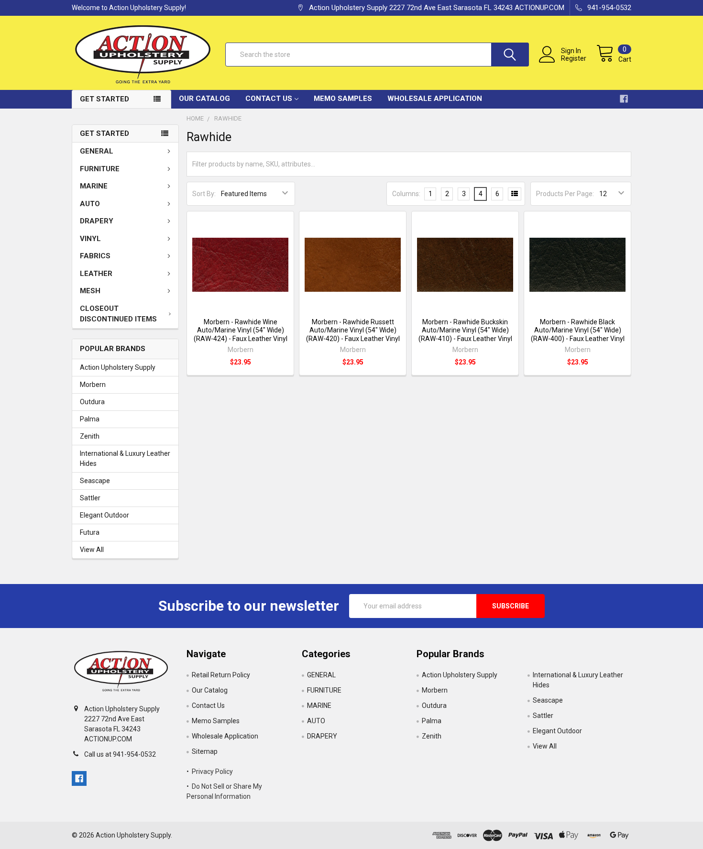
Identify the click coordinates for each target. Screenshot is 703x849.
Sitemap (205, 751)
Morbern (93, 384)
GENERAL (96, 151)
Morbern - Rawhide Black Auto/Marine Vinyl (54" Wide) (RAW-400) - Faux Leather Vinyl (578, 330)
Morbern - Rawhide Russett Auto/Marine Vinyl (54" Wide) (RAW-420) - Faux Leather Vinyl (353, 330)
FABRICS (95, 256)
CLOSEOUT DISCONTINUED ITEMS (118, 314)
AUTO (90, 203)
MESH (90, 291)
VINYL (90, 238)
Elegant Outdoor (104, 515)
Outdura (92, 402)
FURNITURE (100, 169)
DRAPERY (96, 221)
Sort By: (204, 194)
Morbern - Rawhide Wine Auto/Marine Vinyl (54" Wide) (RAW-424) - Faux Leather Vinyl (240, 330)
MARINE (94, 186)
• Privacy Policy (210, 771)
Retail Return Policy (221, 675)
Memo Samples (343, 98)
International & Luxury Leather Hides (125, 458)
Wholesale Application (434, 98)
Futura (89, 532)
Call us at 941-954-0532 (120, 754)
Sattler (90, 498)
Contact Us (268, 98)
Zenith (89, 436)
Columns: (406, 194)
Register (573, 58)
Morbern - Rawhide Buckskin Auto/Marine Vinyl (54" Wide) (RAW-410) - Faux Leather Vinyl (465, 330)
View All (92, 549)
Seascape (95, 481)
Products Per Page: (565, 194)
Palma (89, 419)
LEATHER (96, 273)
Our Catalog (204, 98)
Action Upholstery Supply (117, 367)
